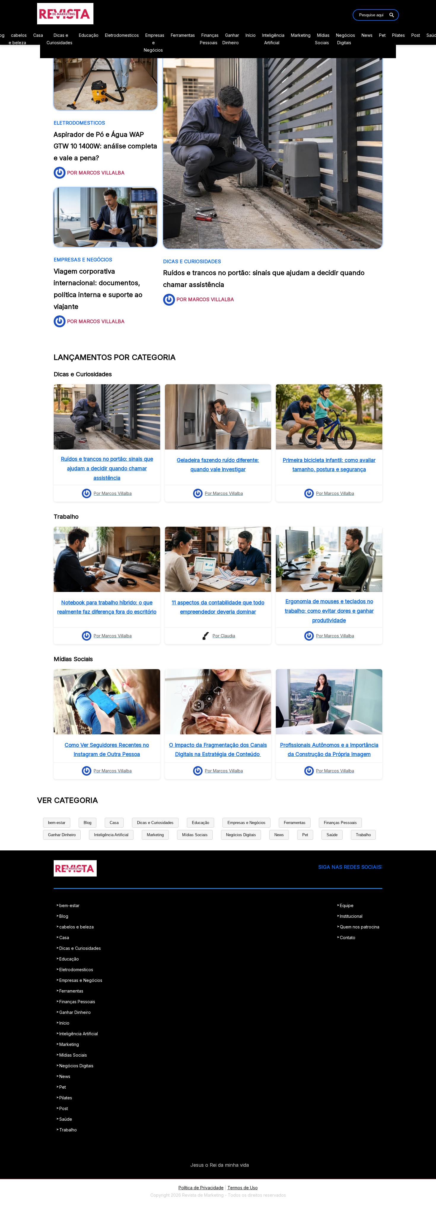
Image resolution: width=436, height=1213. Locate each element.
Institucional (351, 916)
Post (415, 35)
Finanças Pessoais (340, 822)
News (367, 35)
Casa (38, 35)
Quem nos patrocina (359, 926)
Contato (347, 937)
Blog (87, 822)
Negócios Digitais (241, 835)
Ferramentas (183, 35)
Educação (88, 35)
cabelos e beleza (76, 926)
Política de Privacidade (201, 1187)
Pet (382, 35)
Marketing (301, 35)
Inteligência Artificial (111, 835)
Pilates (398, 35)
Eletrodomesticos (122, 35)
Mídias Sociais (195, 835)
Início (251, 35)
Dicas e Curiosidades (155, 822)
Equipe (347, 905)
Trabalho (363, 835)
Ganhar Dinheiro (62, 835)
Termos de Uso (242, 1187)
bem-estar (56, 822)
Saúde (332, 835)
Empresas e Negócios (154, 43)
